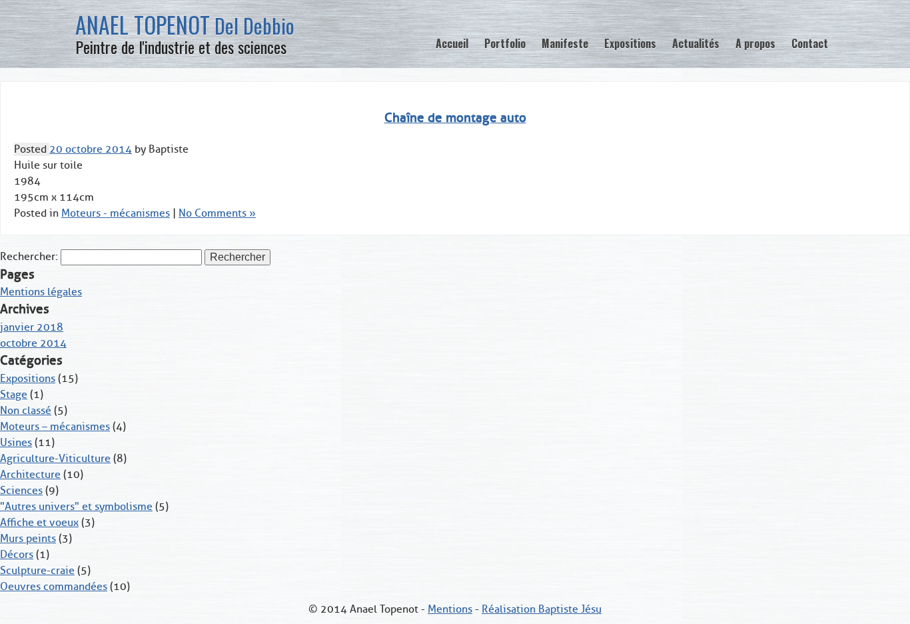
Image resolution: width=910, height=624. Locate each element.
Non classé (25, 410)
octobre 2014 (33, 343)
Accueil (452, 43)
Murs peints (28, 538)
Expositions (630, 43)
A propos (755, 43)
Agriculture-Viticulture (55, 458)
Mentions (450, 609)
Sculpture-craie (37, 570)
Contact (809, 43)
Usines (16, 442)
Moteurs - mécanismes (115, 213)
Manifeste (565, 43)
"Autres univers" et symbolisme (76, 506)
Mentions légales (41, 292)
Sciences (21, 490)
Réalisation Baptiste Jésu (542, 609)
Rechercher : (29, 256)
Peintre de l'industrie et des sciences (180, 47)
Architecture (30, 474)
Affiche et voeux (39, 522)
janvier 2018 (31, 327)
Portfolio (505, 43)
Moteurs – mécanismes (55, 426)
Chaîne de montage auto (455, 118)
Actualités (695, 43)
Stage (13, 394)
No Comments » (217, 213)
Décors (16, 554)
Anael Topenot (184, 24)
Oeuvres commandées (53, 586)
